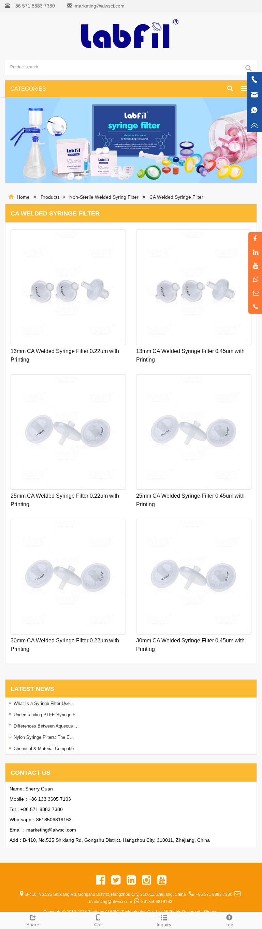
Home (23, 197)
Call (98, 924)
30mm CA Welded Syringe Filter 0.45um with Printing (190, 645)
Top (229, 924)
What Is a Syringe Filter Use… (44, 703)
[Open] (254, 102)
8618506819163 (54, 819)
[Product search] (248, 68)
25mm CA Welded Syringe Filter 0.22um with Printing (65, 500)
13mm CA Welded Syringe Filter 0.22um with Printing (65, 355)
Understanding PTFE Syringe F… (47, 714)
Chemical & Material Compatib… (46, 748)
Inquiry (164, 924)
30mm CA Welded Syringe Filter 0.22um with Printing (65, 645)
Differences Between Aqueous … (46, 726)
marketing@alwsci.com (100, 6)
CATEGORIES (28, 89)
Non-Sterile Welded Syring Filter (104, 197)
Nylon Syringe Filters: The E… (44, 737)
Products (50, 197)
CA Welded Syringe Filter (176, 197)
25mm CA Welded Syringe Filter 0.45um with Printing (190, 500)
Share (32, 924)
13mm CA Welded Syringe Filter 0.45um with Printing (190, 355)
